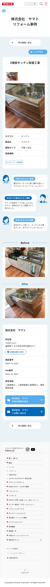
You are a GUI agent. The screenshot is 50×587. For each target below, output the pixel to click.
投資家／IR (12, 531)
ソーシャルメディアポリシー (16, 553)
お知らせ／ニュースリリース (18, 535)
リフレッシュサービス (16, 509)
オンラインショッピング (17, 513)
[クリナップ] (8, 4)
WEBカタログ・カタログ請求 (19, 487)
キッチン (12, 467)
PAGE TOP (25, 572)
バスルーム (12, 471)
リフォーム (12, 495)
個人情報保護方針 (12, 558)
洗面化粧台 (12, 475)
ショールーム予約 (31, 4)
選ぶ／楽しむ (13, 458)
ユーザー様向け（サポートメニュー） (22, 504)
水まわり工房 (24, 500)
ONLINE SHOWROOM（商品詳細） (21, 478)
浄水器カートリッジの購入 (18, 518)
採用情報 (12, 527)
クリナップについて (16, 522)
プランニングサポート (16, 482)
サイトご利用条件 (12, 549)
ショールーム (13, 491)
